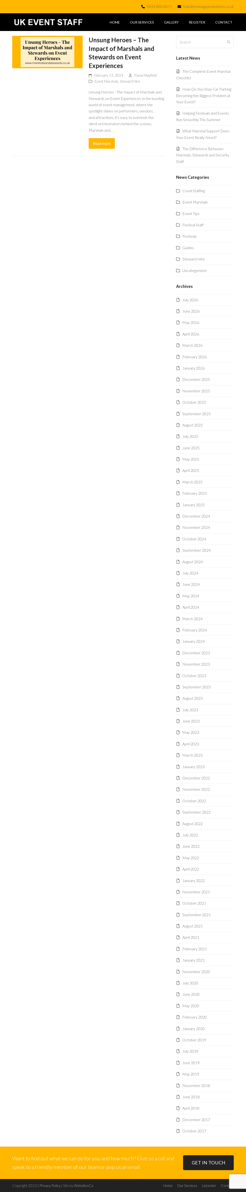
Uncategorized (194, 270)
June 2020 (191, 994)
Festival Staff (193, 224)
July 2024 (190, 573)
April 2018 (190, 1108)
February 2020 (194, 1017)
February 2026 (194, 356)
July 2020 (190, 983)
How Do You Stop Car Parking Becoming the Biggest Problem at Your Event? (203, 95)
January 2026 (193, 368)
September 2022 (196, 812)
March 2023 (192, 755)
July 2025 (190, 436)
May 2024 (190, 595)
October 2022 (194, 800)
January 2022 (193, 880)
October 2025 (194, 402)
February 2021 (194, 948)
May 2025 (190, 459)
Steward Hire (130, 81)
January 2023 (193, 766)
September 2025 (196, 413)
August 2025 (192, 425)
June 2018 (191, 1096)
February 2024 (194, 630)
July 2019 (190, 1051)
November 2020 (196, 971)
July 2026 (190, 299)
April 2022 (190, 869)
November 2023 (196, 664)
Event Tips (191, 213)
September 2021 (196, 914)
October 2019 (194, 1040)
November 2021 (196, 891)
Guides (188, 247)
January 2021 (193, 960)
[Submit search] (228, 42)
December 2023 (196, 652)
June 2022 (191, 846)
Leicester (209, 1185)
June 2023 (191, 721)
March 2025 (192, 482)
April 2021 (190, 937)
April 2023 (190, 743)
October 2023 (194, 675)
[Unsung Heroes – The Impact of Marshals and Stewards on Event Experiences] (47, 51)
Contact (227, 1185)
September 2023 (196, 687)
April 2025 (190, 470)
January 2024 (193, 641)
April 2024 (190, 607)
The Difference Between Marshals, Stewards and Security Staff (202, 155)
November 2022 (196, 789)
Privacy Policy (50, 1185)
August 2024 (192, 561)
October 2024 (194, 539)
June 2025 (191, 447)
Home (167, 1185)
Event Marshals (106, 81)
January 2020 (193, 1028)
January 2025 (193, 504)
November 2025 (196, 391)
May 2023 (190, 732)
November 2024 (196, 527)
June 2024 (191, 584)
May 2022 (190, 857)
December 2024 (196, 516)
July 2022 (190, 835)
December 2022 (196, 778)
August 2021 (192, 926)
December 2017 (196, 1119)
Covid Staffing (193, 190)
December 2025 (196, 379)
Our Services (187, 1185)
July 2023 (190, 709)
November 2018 (196, 1085)
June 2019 (191, 1062)
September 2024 (196, 550)
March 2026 (192, 345)
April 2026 (190, 334)
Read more (102, 143)
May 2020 (190, 1005)
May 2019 (190, 1074)
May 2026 (190, 322)
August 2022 (192, 823)
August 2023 (192, 698)
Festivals (189, 236)
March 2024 (192, 618)
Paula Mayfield (145, 75)
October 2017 (194, 1131)
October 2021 (194, 903)
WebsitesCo (83, 1185)
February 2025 (194, 493)
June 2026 (191, 311)
